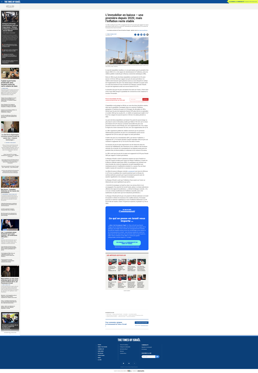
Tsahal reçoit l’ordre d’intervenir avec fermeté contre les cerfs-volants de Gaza (9, 83)
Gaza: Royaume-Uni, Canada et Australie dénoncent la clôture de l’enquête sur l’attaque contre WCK (8, 105)
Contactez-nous (123, 353)
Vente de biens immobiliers (111, 315)
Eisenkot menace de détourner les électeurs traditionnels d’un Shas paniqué (122, 284)
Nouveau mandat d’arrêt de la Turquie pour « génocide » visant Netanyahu (10, 167)
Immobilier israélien (133, 314)
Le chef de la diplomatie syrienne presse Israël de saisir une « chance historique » (10, 137)
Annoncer (122, 351)
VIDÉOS (99, 357)
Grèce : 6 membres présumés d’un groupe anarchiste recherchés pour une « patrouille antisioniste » (9, 301)
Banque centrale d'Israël (117, 314)
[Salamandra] (140, 370)
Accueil (99, 344)
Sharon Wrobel (5, 194)
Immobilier (125, 314)
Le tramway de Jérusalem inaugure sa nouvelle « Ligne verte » (121, 268)
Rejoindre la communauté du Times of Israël (127, 243)
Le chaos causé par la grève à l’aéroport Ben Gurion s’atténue (8, 209)
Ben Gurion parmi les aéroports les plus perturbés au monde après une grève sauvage (9, 214)
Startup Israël (101, 355)
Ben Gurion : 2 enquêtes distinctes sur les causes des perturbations (10, 191)
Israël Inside (108, 314)
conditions (143, 101)
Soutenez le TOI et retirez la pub (251, 1)
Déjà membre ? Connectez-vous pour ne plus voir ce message (127, 246)
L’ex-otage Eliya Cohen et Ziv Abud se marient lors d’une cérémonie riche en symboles (141, 268)
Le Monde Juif (101, 349)
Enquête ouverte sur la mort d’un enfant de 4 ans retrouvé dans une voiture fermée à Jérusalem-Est (132, 284)
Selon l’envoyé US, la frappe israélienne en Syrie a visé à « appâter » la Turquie (112, 284)
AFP (3, 238)
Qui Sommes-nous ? (124, 349)
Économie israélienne (131, 316)
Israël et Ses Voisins (102, 346)
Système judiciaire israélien (111, 316)
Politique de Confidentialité (125, 346)
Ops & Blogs (100, 353)
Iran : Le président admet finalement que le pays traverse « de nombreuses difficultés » (9, 235)
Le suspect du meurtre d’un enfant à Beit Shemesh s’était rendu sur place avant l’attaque (140, 284)
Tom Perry (8, 142)
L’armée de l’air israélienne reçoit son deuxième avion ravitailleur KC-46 (112, 268)
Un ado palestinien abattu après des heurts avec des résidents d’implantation (10, 61)
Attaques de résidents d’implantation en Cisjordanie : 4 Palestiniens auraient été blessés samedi (9, 56)
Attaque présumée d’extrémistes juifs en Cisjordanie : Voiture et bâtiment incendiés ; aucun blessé (10, 27)
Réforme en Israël (122, 316)
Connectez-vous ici (144, 325)
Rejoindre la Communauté (236, 1)
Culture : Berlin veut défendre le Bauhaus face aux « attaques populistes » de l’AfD (8, 307)
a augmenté (131, 171)
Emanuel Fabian (5, 88)
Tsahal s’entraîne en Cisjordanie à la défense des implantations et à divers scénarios (132, 268)
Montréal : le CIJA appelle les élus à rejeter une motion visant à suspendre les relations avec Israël (9, 296)
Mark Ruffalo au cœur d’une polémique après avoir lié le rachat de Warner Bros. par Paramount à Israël (9, 281)
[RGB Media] (130, 371)
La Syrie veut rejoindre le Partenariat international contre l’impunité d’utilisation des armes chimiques (10, 171)
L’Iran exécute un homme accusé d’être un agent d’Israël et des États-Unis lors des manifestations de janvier (9, 248)
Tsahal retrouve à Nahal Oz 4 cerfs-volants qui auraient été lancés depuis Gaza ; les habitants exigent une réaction (9, 99)
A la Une (99, 359)
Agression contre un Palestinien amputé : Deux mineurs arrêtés (10, 50)
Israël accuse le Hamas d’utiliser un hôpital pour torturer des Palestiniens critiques (9, 111)
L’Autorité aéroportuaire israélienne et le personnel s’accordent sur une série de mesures (9, 204)
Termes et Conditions (124, 344)
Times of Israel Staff (112, 34)
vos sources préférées (142, 30)
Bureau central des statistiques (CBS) (136, 315)
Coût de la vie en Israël (123, 315)
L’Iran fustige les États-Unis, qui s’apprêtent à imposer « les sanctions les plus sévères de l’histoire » (8, 255)
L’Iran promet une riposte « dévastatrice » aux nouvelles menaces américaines (7, 260)
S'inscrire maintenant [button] (142, 322)
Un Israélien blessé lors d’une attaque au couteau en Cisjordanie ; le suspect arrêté (10, 45)
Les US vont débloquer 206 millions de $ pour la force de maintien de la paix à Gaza (9, 116)
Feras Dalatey (13, 142)
